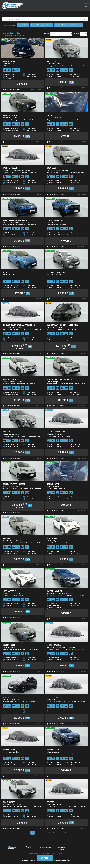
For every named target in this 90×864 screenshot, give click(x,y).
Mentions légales (45, 847)
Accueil (28, 847)
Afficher (76, 34)
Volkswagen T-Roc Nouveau (72, 25)
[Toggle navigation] (86, 5)
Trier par (46, 34)
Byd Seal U (34, 25)
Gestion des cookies (61, 848)
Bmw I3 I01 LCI (23, 25)
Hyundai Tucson (46, 25)
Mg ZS (57, 25)
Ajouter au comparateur (12, 89)
